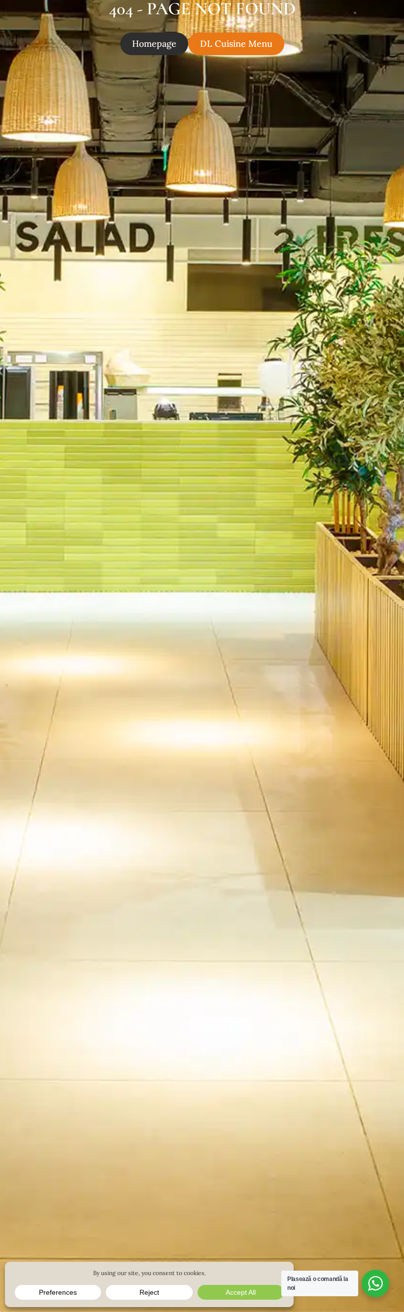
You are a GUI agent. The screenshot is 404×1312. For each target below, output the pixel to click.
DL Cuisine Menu (236, 43)
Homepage (154, 43)
